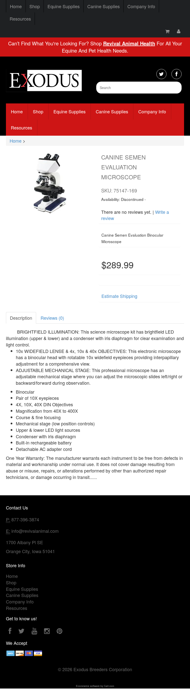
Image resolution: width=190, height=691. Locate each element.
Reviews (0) (52, 317)
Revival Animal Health (129, 43)
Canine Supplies (103, 6)
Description (21, 317)
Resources (20, 18)
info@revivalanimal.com (35, 531)
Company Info (141, 6)
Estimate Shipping (119, 296)
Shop (34, 6)
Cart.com (109, 686)
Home (16, 6)
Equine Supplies (64, 6)
